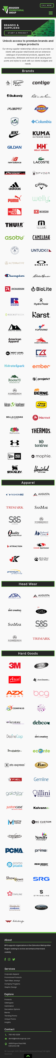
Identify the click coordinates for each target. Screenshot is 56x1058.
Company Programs (12, 984)
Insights (7, 1022)
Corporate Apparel (11, 974)
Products (8, 999)
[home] (13, 11)
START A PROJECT (18, 33)
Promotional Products (13, 977)
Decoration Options (12, 1009)
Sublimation (9, 1006)
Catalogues (8, 1003)
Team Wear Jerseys (12, 981)
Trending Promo (10, 1016)
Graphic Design (10, 987)
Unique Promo (10, 1019)
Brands (7, 1013)
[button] (49, 12)
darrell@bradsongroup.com (19, 1039)
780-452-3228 (14, 1035)
